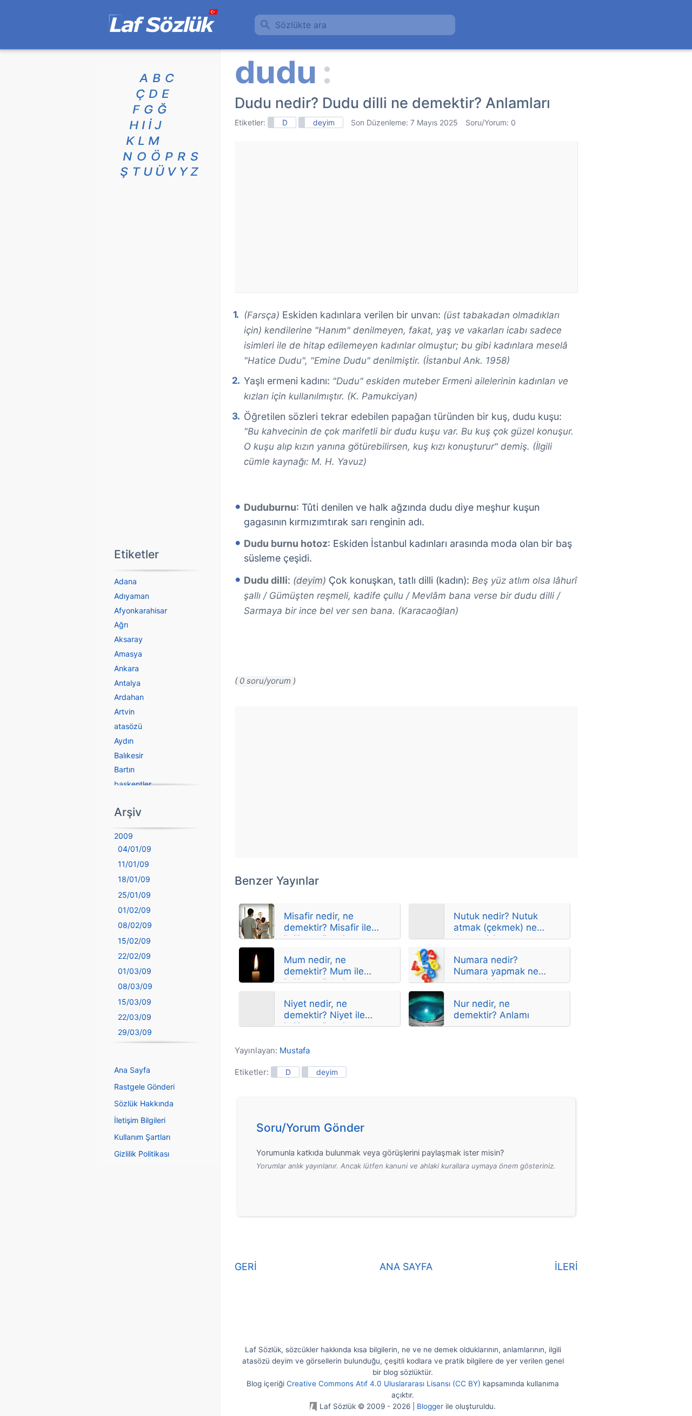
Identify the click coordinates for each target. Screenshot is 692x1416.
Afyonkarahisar (140, 610)
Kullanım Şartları (142, 1136)
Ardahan (129, 697)
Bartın (124, 769)
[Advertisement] (406, 216)
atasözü (128, 726)
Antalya (127, 682)
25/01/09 (134, 894)
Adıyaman (131, 595)
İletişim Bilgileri (139, 1120)
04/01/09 (134, 848)
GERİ (246, 1266)
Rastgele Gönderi (144, 1086)
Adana (125, 581)
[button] (410, 1130)
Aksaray (128, 639)
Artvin (124, 711)
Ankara (126, 668)
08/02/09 (135, 925)
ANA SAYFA (406, 1266)
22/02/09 (134, 955)
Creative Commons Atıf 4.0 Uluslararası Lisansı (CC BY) (384, 1383)
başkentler (132, 784)
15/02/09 (134, 940)
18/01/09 (134, 879)
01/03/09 (134, 971)
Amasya (128, 653)
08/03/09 (135, 986)
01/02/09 (134, 909)
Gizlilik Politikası (141, 1153)
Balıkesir (128, 755)
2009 (123, 835)
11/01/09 (133, 864)
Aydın (124, 740)
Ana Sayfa (132, 1069)
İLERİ (566, 1266)
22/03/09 (134, 1016)
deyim (324, 122)
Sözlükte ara (301, 24)
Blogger (430, 1406)
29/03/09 (135, 1032)
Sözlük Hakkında (144, 1103)
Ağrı (121, 624)
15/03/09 (134, 1001)
